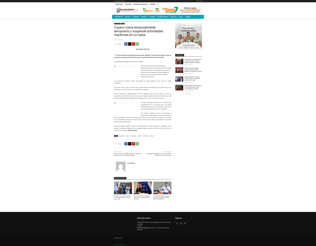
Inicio (115, 21)
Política (155, 193)
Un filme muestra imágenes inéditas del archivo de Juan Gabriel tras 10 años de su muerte (193, 69)
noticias (151, 136)
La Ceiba (140, 136)
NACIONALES (121, 21)
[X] (201, 1)
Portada (122, 23)
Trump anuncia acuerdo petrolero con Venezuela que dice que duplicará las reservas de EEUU (193, 61)
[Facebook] (196, 1)
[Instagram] (199, 1)
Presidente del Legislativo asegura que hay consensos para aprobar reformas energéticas (161, 197)
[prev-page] (115, 203)
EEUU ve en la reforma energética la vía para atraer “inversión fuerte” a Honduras (142, 197)
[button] (158, 4)
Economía (136, 193)
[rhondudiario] (120, 166)
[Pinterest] (133, 44)
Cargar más (188, 94)
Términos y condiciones (119, 244)
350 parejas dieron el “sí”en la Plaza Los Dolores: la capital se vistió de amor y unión (122, 197)
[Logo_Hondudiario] (127, 10)
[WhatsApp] (137, 44)
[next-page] (118, 203)
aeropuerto (121, 136)
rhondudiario (131, 163)
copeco (127, 136)
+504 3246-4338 (161, 228)
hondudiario (133, 136)
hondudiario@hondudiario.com (145, 228)
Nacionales (145, 136)
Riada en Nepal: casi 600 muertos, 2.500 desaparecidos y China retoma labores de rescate (193, 87)
